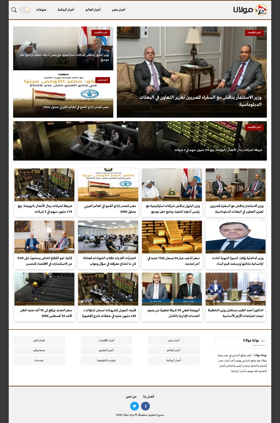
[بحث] (14, 9)
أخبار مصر (118, 10)
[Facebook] (145, 406)
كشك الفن (39, 340)
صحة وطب (39, 350)
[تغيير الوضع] (24, 10)
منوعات (41, 10)
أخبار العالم (93, 10)
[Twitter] (134, 406)
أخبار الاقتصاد (106, 340)
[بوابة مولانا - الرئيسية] (250, 10)
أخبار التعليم (106, 350)
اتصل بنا (148, 397)
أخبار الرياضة (66, 10)
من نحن (131, 397)
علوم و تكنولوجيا (106, 360)
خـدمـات (39, 360)
